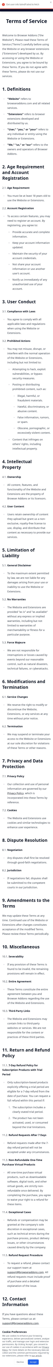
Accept (33, 1362)
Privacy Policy (15, 793)
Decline (20, 1362)
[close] (51, 2)
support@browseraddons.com (25, 1272)
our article (37, 1355)
